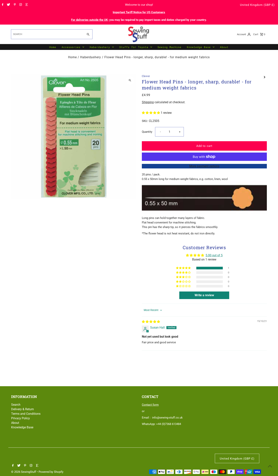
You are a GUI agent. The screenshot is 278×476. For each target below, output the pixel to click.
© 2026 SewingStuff (24, 472)
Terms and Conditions (25, 414)
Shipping (148, 102)
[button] (151, 113)
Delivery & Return (22, 409)
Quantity (147, 131)
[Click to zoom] (130, 80)
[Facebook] (2, 5)
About (224, 47)
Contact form (150, 404)
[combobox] (47, 34)
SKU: (145, 121)
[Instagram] (20, 5)
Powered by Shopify (51, 472)
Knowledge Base (199, 47)
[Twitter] (8, 5)
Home (52, 47)
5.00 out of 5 (214, 255)
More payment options (204, 166)
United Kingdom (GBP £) (257, 5)
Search (15, 404)
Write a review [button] (204, 295)
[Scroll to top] (270, 466)
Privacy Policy (20, 418)
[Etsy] (26, 5)
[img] (151, 321)
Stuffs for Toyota (133, 47)
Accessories (71, 47)
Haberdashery (100, 47)
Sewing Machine (169, 47)
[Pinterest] (14, 5)
